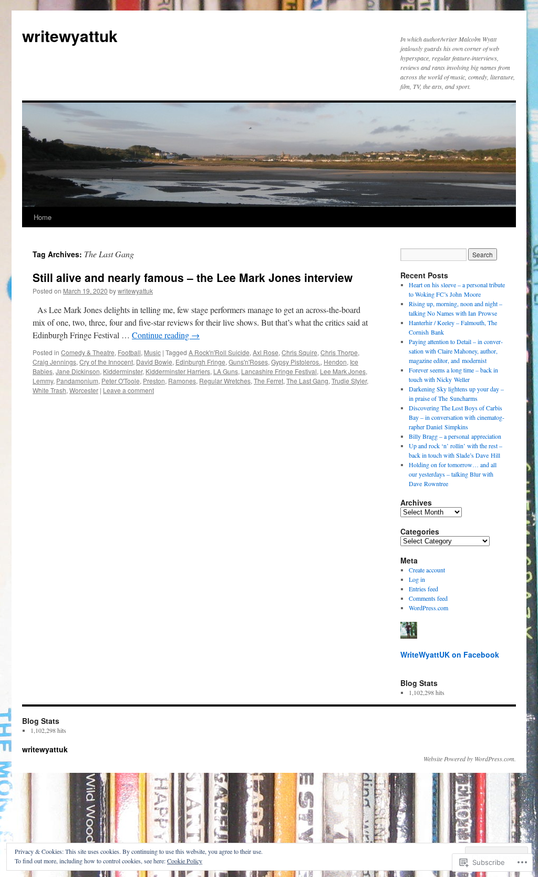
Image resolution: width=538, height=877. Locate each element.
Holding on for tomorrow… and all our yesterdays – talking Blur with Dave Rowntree (452, 474)
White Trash (49, 390)
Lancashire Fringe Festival (279, 371)
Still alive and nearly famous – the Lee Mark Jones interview (193, 277)
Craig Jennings (54, 361)
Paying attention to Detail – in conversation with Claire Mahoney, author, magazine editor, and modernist (456, 351)
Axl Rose (265, 352)
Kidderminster (122, 371)
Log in (417, 579)
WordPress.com (428, 607)
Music (152, 352)
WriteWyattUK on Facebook (449, 654)
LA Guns (225, 371)
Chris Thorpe (339, 352)
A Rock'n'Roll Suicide (219, 352)
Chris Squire (299, 352)
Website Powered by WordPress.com (468, 758)
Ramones (182, 380)
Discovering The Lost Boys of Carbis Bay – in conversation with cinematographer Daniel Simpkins (456, 417)
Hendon (335, 361)
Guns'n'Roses (248, 361)
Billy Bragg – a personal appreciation (455, 436)
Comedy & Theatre (88, 352)
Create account (427, 570)
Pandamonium (77, 380)
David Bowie (154, 361)
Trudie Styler (349, 380)
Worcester (83, 390)
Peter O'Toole (120, 380)
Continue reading (166, 334)
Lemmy (43, 380)
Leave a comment (128, 390)
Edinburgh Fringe (200, 361)
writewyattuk (70, 35)
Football (129, 352)
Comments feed (428, 598)
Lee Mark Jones (343, 371)
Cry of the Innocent (106, 361)
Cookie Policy (184, 860)
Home (42, 217)
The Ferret (268, 380)
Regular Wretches (225, 380)
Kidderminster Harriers (178, 371)
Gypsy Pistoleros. (295, 361)
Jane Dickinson (78, 371)
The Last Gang (307, 380)
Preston (154, 380)
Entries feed (423, 588)
